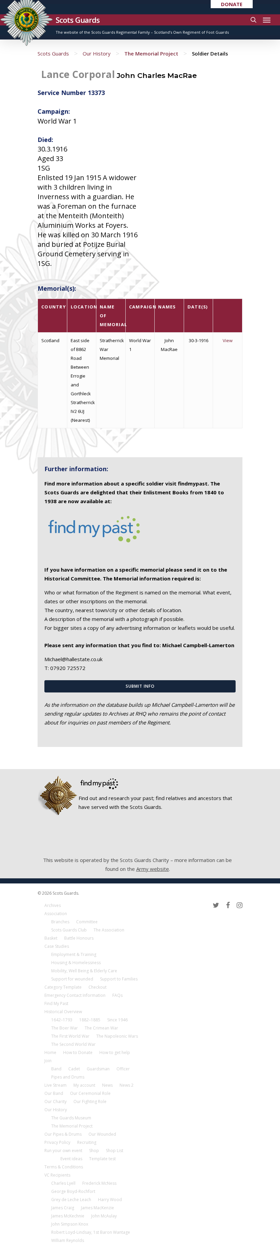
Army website (152, 868)
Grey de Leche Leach (71, 1199)
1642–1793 (61, 1020)
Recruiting (86, 1142)
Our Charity (55, 1101)
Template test (102, 1159)
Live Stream (55, 1085)
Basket (50, 938)
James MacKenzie (97, 1208)
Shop (94, 1150)
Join (48, 1061)
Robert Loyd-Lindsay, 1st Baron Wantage (90, 1232)
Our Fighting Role (90, 1101)
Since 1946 (117, 1020)
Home (50, 1052)
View (228, 340)
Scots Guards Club (69, 930)
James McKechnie (67, 1216)
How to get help (114, 1052)
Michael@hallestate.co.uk (73, 659)
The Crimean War (101, 1028)
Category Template (63, 987)
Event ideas (71, 1159)
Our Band (53, 1093)
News (107, 1085)
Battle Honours (79, 938)
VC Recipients (57, 1175)
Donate (231, 4)
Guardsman (98, 1069)
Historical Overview (63, 1012)
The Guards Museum (71, 1118)
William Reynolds (67, 1240)
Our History (97, 53)
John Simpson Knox (69, 1224)
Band (56, 1069)
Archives (52, 905)
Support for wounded (72, 979)
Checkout (97, 987)
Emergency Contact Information (75, 995)
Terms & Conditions (63, 1167)
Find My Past (56, 1003)
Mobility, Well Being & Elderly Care (84, 971)
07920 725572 (67, 668)
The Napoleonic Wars (117, 1036)
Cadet (74, 1069)
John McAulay (104, 1216)
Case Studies (56, 946)
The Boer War (64, 1028)
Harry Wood (110, 1199)
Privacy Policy (57, 1142)
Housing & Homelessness (76, 962)
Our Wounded (102, 1134)
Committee (87, 922)
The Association (109, 930)
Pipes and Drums (67, 1077)
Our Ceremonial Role (90, 1093)
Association (55, 913)
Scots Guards (78, 19)
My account (84, 1085)
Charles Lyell (63, 1183)
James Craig (62, 1208)
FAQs (117, 995)
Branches (60, 922)
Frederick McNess (99, 1183)
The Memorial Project (151, 53)
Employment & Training (73, 954)
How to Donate (78, 1052)
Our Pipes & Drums (63, 1134)
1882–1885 (89, 1020)
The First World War (70, 1036)
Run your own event (63, 1150)
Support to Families (119, 979)
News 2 (127, 1085)
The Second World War (73, 1044)
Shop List (114, 1150)
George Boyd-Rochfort (73, 1191)
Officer (123, 1069)
